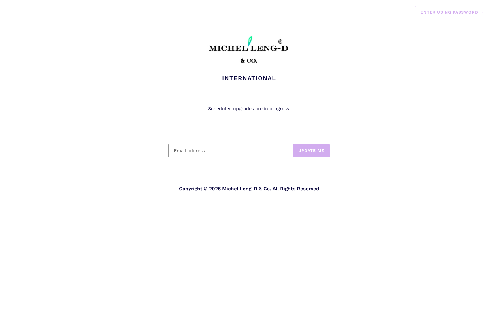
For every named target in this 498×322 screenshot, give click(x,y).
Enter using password (452, 12)
